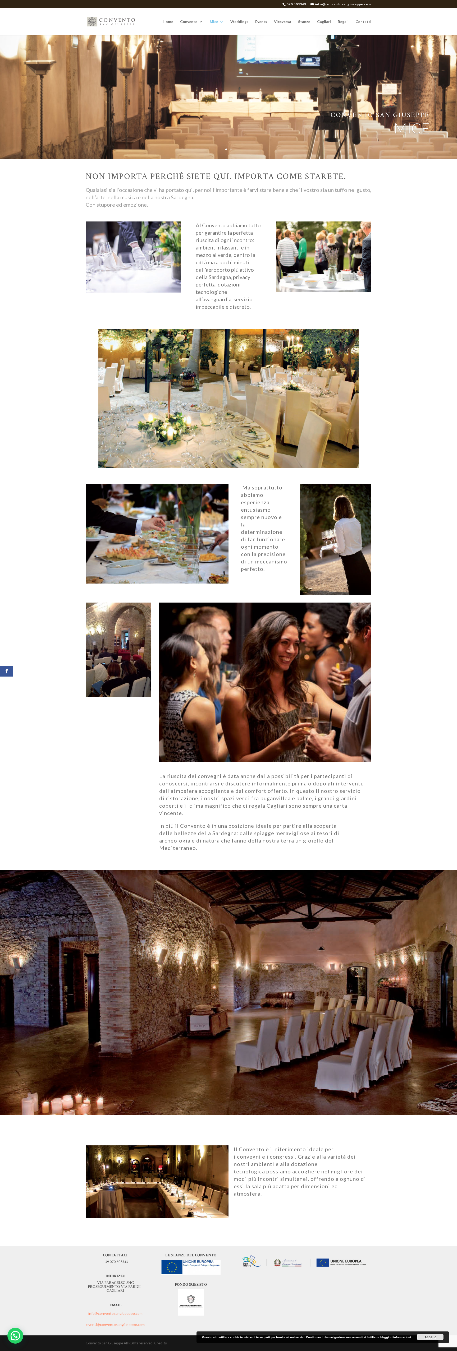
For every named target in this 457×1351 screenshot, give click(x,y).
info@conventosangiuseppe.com (115, 1313)
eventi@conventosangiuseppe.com (115, 1324)
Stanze (304, 22)
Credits (160, 1343)
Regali (343, 22)
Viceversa (282, 22)
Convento (189, 22)
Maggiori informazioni (395, 1337)
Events (261, 22)
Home (168, 22)
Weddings (239, 22)
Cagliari (324, 22)
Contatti (363, 22)
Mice (214, 22)
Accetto (430, 1337)
